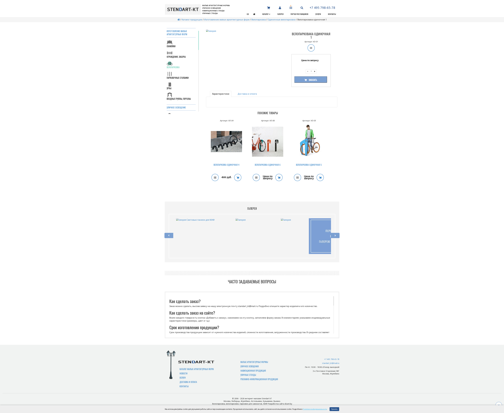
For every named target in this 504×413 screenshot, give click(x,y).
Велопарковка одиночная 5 (309, 164)
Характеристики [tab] (220, 93)
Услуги (318, 14)
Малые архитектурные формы (254, 362)
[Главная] (252, 14)
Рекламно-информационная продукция (259, 379)
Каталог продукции (192, 19)
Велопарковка (258, 19)
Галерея (280, 14)
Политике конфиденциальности (315, 409)
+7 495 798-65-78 (322, 7)
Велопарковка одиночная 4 (226, 164)
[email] (246, 14)
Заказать (312, 79)
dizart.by (288, 403)
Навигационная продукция (253, 370)
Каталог (265, 14)
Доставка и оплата (188, 382)
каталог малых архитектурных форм (197, 369)
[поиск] (302, 7)
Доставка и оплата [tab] (247, 93)
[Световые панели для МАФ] (195, 219)
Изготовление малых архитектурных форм (227, 19)
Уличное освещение (176, 107)
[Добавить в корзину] (237, 177)
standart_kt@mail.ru (330, 363)
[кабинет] (280, 7)
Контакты (332, 14)
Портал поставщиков (299, 14)
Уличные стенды (248, 374)
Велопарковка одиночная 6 (267, 164)
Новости (183, 373)
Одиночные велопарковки (282, 19)
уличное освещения (249, 366)
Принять (334, 409)
